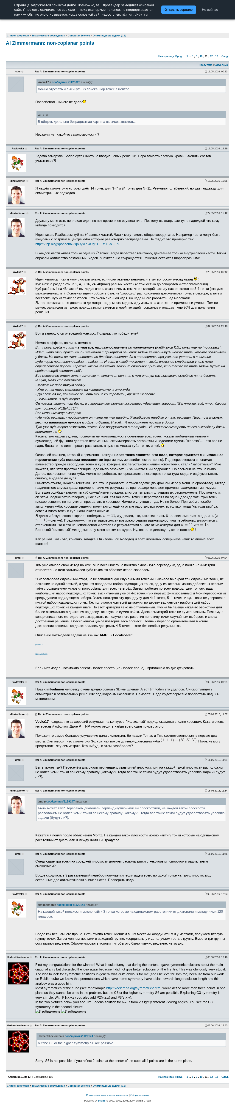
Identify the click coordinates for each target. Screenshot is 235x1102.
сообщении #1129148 (71, 905)
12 (211, 56)
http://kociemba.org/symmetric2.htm (133, 988)
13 (216, 56)
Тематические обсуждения (48, 1085)
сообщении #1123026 (66, 82)
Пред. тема (205, 64)
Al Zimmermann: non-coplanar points (50, 43)
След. (225, 56)
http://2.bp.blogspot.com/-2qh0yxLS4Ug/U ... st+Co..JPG (77, 244)
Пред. (178, 56)
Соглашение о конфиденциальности (107, 1095)
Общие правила (139, 1095)
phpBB (102, 1100)
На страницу (166, 56)
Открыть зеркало (179, 9)
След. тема (221, 64)
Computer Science (79, 1085)
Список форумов (18, 1085)
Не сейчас (210, 9)
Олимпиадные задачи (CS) (109, 1085)
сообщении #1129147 (60, 801)
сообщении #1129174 (79, 1036)
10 (201, 56)
